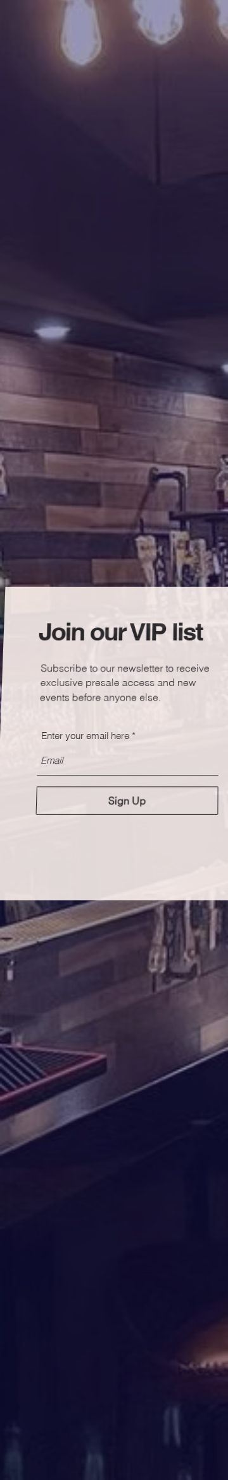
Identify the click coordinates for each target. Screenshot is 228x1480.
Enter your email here (85, 735)
